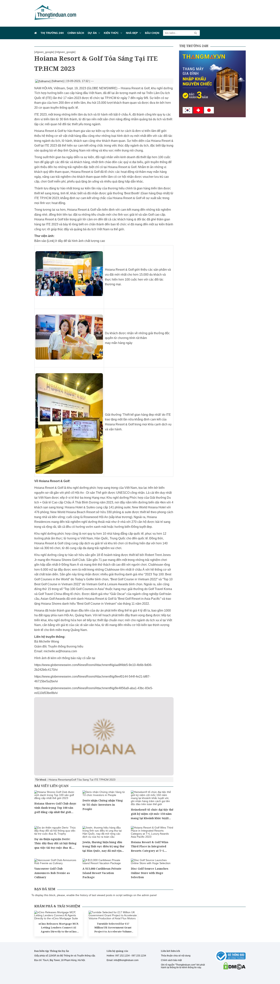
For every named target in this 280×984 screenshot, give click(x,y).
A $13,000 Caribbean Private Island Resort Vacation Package (101, 873)
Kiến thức (111, 32)
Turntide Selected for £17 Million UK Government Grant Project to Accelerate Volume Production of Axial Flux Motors (113, 928)
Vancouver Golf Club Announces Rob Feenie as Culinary (52, 873)
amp (68, 779)
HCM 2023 (108, 779)
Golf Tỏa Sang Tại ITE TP (86, 779)
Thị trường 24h (52, 32)
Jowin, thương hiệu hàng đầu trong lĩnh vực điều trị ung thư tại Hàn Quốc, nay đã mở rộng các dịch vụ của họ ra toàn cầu (103, 846)
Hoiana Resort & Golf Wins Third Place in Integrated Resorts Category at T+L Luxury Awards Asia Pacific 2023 (150, 846)
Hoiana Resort (57, 779)
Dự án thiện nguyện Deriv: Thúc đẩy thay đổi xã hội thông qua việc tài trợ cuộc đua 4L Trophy (55, 843)
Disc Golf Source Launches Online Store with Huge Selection (149, 873)
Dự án (92, 32)
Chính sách (75, 32)
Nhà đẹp (132, 32)
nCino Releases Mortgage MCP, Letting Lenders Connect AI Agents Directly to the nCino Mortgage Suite (59, 928)
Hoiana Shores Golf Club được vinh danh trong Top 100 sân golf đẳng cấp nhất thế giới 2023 (55, 808)
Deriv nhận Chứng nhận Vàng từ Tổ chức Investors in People (102, 805)
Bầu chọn (152, 32)
